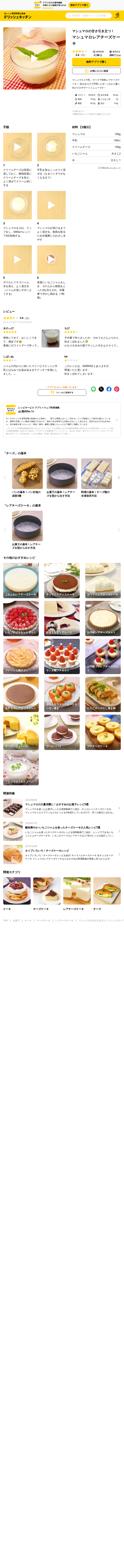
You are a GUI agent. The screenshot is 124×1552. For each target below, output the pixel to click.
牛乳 (74, 140)
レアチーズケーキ (64, 920)
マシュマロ (78, 134)
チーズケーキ (43, 920)
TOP (5, 920)
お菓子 (16, 920)
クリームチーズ (81, 147)
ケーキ (28, 920)
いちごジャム (80, 153)
